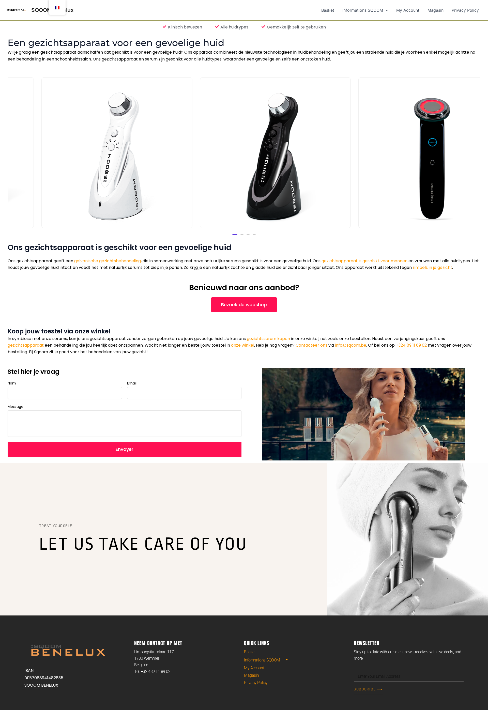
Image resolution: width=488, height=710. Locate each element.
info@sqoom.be (350, 345)
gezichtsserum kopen (268, 339)
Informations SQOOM (262, 660)
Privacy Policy (256, 682)
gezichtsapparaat (26, 345)
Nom (12, 383)
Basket (249, 652)
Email (131, 383)
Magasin (251, 675)
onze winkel (242, 345)
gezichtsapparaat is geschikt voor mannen (364, 261)
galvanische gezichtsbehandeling (107, 261)
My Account (254, 668)
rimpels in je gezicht (432, 267)
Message (15, 406)
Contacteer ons (311, 345)
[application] (385, 10)
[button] (234, 234)
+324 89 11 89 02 (411, 345)
